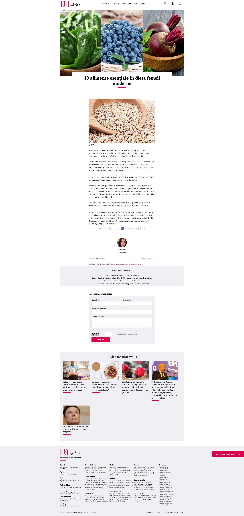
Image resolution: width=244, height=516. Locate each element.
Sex (106, 469)
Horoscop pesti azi (164, 498)
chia (121, 264)
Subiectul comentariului (101, 308)
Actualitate (138, 493)
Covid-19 (149, 499)
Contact (182, 512)
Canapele (149, 484)
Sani (97, 497)
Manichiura (102, 497)
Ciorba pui (148, 474)
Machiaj (92, 497)
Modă (111, 465)
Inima (122, 480)
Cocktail (142, 470)
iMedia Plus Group (78, 512)
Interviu (143, 496)
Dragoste (88, 467)
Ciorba (146, 467)
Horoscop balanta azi (165, 501)
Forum (142, 4)
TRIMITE (100, 339)
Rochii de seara (119, 467)
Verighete (112, 472)
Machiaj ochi (104, 499)
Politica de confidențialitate (153, 512)
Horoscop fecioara (164, 481)
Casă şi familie (139, 480)
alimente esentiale (128, 264)
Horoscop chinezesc (165, 474)
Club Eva (63, 465)
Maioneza (148, 472)
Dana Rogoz (104, 482)
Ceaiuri (117, 480)
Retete (116, 4)
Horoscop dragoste (165, 472)
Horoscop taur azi (164, 489)
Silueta (121, 499)
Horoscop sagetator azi (166, 494)
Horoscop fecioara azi (165, 488)
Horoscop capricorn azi (166, 491)
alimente (104, 264)
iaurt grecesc (138, 264)
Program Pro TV (98, 488)
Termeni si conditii (167, 512)
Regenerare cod (132, 334)
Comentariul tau (98, 317)
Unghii (94, 496)
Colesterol (129, 482)
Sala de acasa (121, 501)
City (135, 4)
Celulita (96, 499)
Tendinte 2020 (114, 474)
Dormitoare (137, 486)
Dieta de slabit (126, 497)
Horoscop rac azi (164, 484)
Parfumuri (100, 496)
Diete (111, 494)
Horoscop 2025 (163, 469)
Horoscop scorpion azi (166, 493)
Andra (98, 484)
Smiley (93, 484)
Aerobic (122, 496)
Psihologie (127, 480)
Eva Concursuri (65, 497)
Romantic (94, 467)
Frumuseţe (89, 494)
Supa (144, 469)
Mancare (137, 467)
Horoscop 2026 (163, 467)
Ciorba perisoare (139, 474)
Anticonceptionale (115, 484)
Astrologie (162, 476)
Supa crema (149, 470)
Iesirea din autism (143, 497)
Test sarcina (125, 484)
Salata (136, 469)
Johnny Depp (97, 480)
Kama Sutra (88, 470)
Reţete (136, 465)
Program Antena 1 (90, 489)
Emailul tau (127, 300)
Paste (142, 467)
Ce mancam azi (143, 476)
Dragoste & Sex (90, 465)
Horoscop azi (163, 470)
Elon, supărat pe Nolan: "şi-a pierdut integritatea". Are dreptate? (76, 429)
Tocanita (136, 470)
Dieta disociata (114, 499)
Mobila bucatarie (139, 482)
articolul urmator (148, 258)
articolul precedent (96, 258)
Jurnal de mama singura (148, 487)
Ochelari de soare (121, 472)
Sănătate (112, 478)
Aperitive (137, 472)
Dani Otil (87, 484)
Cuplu (91, 469)
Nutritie (118, 497)
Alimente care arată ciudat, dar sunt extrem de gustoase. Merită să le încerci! (122, 284)
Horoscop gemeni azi (165, 486)
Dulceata (149, 469)
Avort (127, 486)
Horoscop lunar (163, 477)
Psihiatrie (126, 487)
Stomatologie (121, 482)
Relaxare (129, 494)
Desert (142, 472)
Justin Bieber (93, 486)
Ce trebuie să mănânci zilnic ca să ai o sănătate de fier (122, 281)
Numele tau (96, 300)
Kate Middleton (100, 479)
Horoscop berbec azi (165, 503)
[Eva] (66, 2)
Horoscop (126, 4)
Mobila (143, 484)
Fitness (115, 494)
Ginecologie (113, 482)
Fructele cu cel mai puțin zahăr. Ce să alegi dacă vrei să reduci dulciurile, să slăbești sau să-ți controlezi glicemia (135, 387)
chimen (113, 264)
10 (140, 229)
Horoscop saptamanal (166, 505)
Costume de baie (120, 469)
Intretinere (116, 496)
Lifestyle (107, 4)
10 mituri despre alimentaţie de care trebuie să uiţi (122, 275)
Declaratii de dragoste (99, 472)
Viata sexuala (102, 467)
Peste (150, 467)
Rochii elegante (114, 470)
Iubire (96, 469)
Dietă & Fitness (115, 492)
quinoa (117, 264)
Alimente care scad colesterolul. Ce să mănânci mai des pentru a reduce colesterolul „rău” (105, 386)
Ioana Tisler (122, 249)
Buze (92, 499)
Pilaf (153, 472)
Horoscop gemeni (164, 482)
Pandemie (137, 501)
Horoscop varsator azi (165, 496)
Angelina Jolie (95, 482)
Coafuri (87, 497)
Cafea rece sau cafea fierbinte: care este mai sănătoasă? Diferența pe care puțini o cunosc (74, 386)
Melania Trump (102, 486)
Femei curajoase (145, 489)
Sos (154, 467)
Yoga (110, 496)
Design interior (146, 486)
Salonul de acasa (102, 501)
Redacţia (175, 512)
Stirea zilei (149, 496)
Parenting (137, 487)
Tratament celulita (91, 501)
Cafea (140, 469)
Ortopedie (119, 487)
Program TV (88, 488)
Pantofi (128, 469)
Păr (86, 496)
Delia (102, 484)
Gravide (136, 489)
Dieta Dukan (122, 494)
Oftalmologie (121, 486)
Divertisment (90, 477)
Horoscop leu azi (164, 500)
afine (108, 264)
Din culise (137, 496)
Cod (93, 331)
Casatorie (101, 469)
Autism (152, 489)
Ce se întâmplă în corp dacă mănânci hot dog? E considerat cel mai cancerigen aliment (122, 278)
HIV (115, 487)
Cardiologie (113, 486)
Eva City (63, 504)
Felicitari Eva (65, 485)
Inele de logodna (125, 470)
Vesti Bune (142, 499)
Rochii (89, 496)
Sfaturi (62, 478)
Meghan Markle (90, 479)
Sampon (87, 499)
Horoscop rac (163, 479)
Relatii (87, 469)
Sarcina (111, 480)
